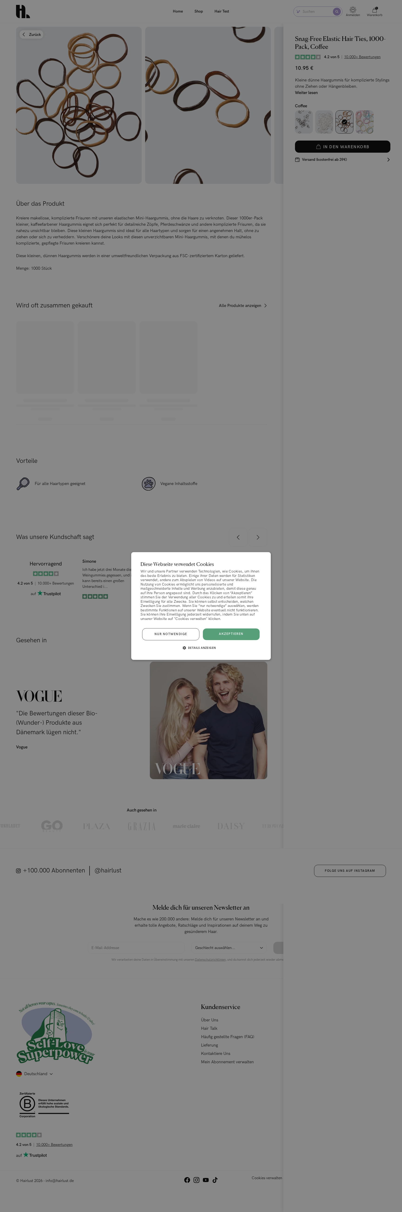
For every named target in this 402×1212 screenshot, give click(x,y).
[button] (201, 648)
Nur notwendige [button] (170, 634)
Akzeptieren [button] (231, 634)
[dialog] (201, 606)
